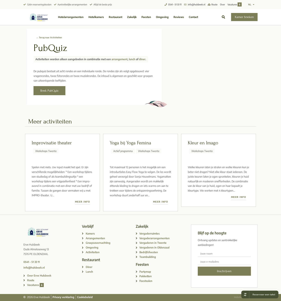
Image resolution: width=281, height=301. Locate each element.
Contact (193, 17)
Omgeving (162, 17)
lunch (132, 59)
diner (142, 59)
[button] (223, 17)
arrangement (119, 59)
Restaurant (115, 17)
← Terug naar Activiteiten (49, 37)
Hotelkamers (96, 17)
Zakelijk (132, 17)
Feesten (146, 17)
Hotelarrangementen (71, 17)
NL (249, 4)
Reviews (179, 17)
